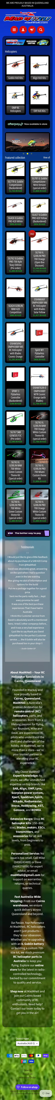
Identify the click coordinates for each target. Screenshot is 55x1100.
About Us (27, 1074)
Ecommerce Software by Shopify (27, 1093)
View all (46, 157)
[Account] (23, 30)
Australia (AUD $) (26, 1043)
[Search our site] (41, 30)
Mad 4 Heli (26, 1091)
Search (27, 1070)
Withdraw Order (27, 1077)
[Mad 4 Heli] (27, 17)
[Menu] (14, 30)
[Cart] (32, 30)
